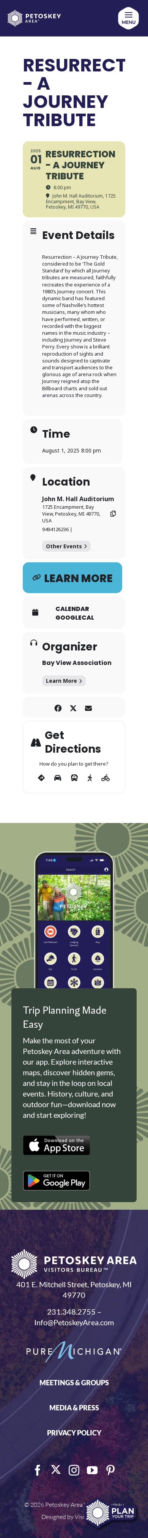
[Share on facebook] (58, 707)
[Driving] (57, 778)
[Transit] (74, 778)
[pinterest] (110, 1470)
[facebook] (37, 1470)
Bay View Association (77, 662)
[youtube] (92, 1470)
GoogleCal (74, 617)
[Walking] (90, 778)
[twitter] (55, 1469)
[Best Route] (41, 778)
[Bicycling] (106, 778)
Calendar (72, 609)
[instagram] (74, 1470)
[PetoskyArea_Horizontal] (34, 13)
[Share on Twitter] (73, 707)
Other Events (64, 546)
